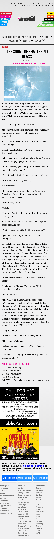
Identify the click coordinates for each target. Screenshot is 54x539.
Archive (31, 6)
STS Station (23, 531)
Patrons (37, 4)
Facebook (37, 5)
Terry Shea (22, 533)
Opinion (5, 19)
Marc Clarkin (23, 514)
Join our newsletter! (20, 4)
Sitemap (3, 508)
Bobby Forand (23, 493)
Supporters (4, 511)
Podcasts (13, 40)
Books (38, 488)
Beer (50, 17)
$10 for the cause (25, 478)
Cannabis (47, 22)
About (2, 493)
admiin (20, 488)
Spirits (49, 19)
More (38, 514)
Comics (38, 40)
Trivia (38, 531)
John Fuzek (22, 507)
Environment (45, 25)
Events (26, 40)
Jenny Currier (23, 502)
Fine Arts (6, 14)
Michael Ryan (23, 516)
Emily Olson (22, 497)
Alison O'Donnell (24, 490)
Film (37, 505)
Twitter (40, 5)
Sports (38, 526)
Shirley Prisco (23, 528)
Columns (33, 37)
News (4, 25)
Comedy (39, 493)
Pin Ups (39, 521)
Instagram (43, 5)
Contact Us (4, 501)
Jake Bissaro (23, 500)
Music (4, 22)
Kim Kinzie (22, 509)
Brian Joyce (18, 63)
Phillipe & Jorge (24, 521)
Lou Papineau (23, 512)
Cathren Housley (25, 495)
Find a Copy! (47, 4)
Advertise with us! (7, 496)
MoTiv (38, 533)
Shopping (39, 524)
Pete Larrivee (23, 519)
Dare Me (39, 500)
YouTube (49, 6)
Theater (5, 16)
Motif (27, 19)
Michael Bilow (23, 535)
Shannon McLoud (25, 526)
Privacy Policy (6, 513)
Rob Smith (22, 524)
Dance (38, 497)
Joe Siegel (22, 505)
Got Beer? (40, 512)
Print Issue (20, 6)
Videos (45, 37)
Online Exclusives (10, 37)
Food (50, 14)
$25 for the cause (40, 478)
